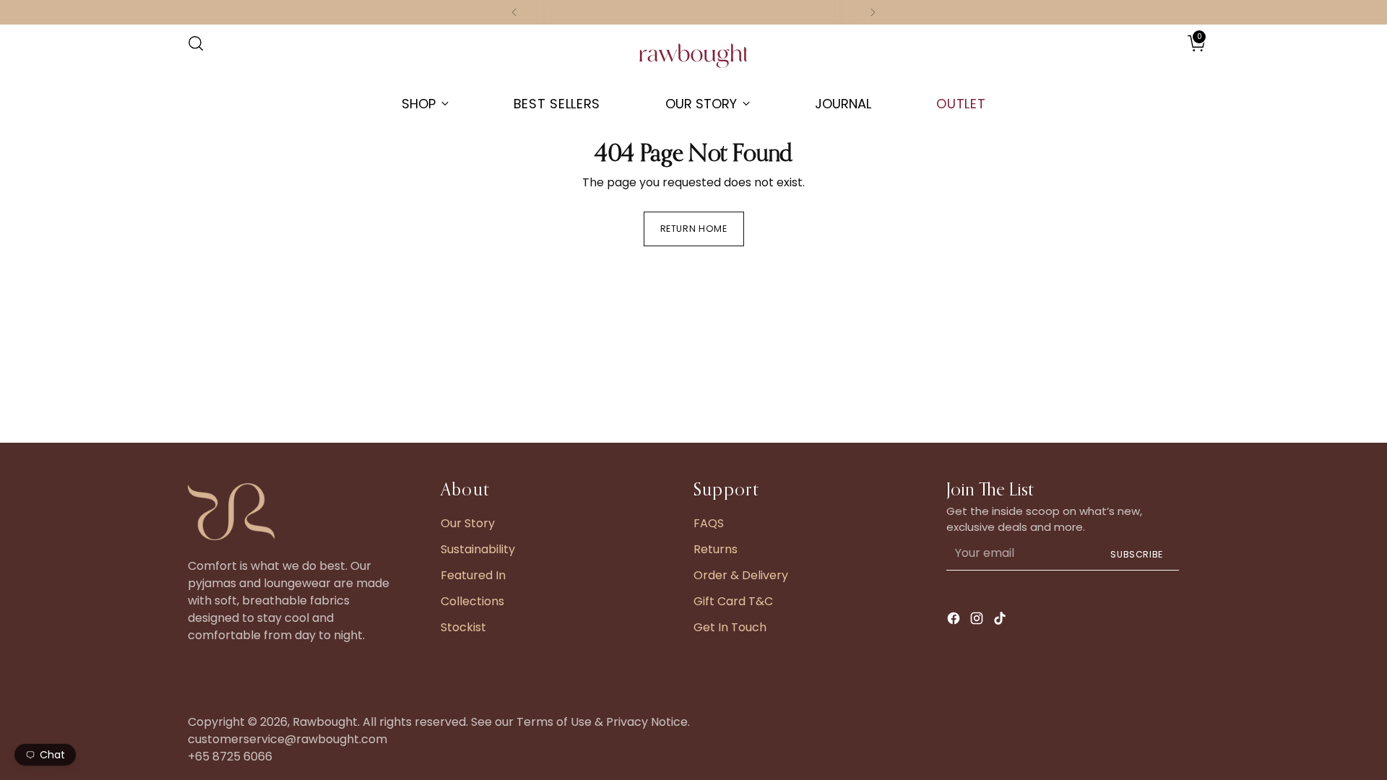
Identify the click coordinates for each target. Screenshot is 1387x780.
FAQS (709, 523)
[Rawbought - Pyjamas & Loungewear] (693, 63)
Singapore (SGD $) (1156, 58)
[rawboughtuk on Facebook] (955, 620)
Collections (472, 601)
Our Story (468, 523)
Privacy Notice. (648, 722)
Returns (716, 549)
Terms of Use (554, 722)
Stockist (463, 627)
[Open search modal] (195, 43)
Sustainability (478, 549)
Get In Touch (730, 627)
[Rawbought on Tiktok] (1001, 620)
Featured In (473, 575)
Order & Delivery (741, 575)
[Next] (873, 12)
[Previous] (514, 12)
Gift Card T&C (733, 601)
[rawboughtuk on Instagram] (978, 620)
